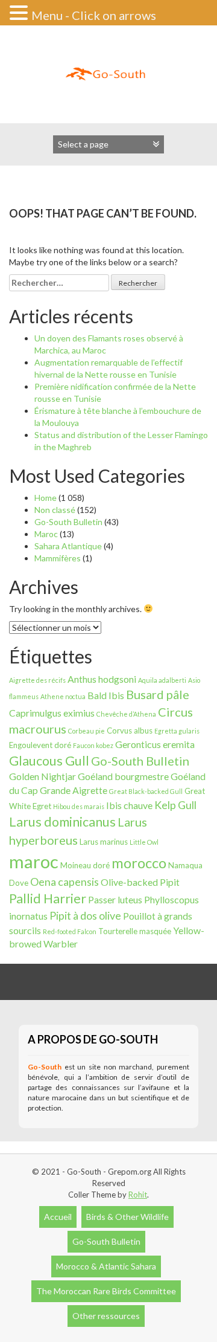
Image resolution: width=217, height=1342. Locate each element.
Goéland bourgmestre (123, 776)
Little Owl (144, 842)
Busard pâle (157, 694)
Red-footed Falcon (69, 931)
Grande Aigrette (73, 790)
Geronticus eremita (155, 744)
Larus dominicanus (62, 822)
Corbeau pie (86, 731)
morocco (139, 862)
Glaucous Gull (49, 761)
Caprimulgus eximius (52, 712)
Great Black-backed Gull (146, 791)
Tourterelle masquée (134, 931)
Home (45, 497)
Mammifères (57, 558)
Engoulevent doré (40, 745)
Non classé (54, 510)
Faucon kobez (93, 745)
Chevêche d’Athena (126, 714)
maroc (33, 861)
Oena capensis (64, 881)
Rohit (137, 1194)
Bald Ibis (105, 695)
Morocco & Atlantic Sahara (106, 1266)
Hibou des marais (78, 806)
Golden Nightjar (42, 776)
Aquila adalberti (162, 680)
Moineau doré (85, 865)
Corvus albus (130, 730)
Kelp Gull (175, 804)
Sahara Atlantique (68, 546)
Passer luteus (115, 899)
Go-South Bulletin (68, 522)
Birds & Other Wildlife (127, 1216)
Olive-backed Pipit (140, 882)
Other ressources (106, 1316)
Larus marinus (104, 842)
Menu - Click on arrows (93, 15)
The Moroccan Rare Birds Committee (106, 1291)
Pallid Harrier (47, 898)
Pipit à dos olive (85, 915)
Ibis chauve (129, 805)
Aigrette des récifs (37, 680)
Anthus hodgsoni (102, 679)
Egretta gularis (177, 731)
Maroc (46, 534)
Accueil (58, 1216)
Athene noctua (63, 696)
